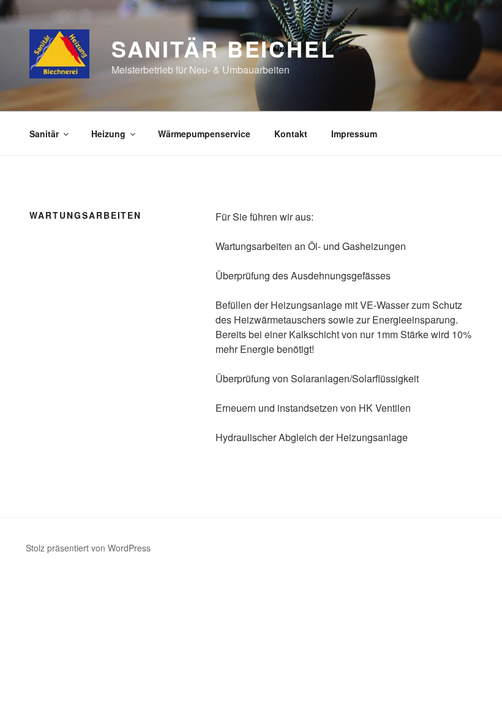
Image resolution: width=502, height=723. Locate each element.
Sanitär (44, 133)
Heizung (108, 133)
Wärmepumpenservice (204, 133)
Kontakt (290, 133)
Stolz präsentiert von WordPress (88, 548)
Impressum (354, 133)
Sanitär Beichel (223, 48)
